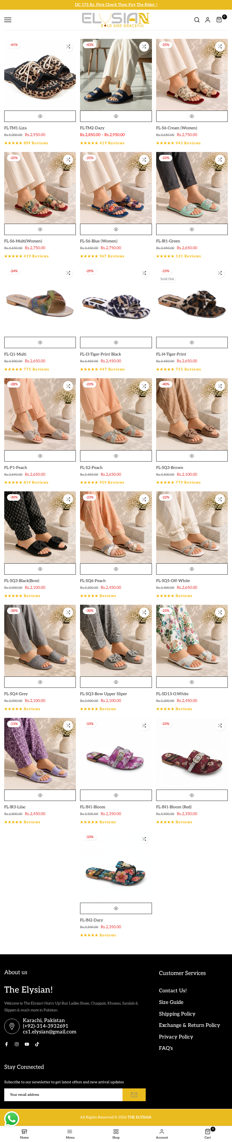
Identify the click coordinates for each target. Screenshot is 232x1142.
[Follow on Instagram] (16, 1044)
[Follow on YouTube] (27, 1044)
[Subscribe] (134, 1094)
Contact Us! (173, 991)
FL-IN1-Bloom (92, 807)
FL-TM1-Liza (15, 128)
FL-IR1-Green (168, 241)
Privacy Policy (176, 1037)
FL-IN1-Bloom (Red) (174, 807)
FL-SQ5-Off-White (173, 580)
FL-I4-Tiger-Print (171, 354)
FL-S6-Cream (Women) (176, 128)
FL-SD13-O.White (172, 693)
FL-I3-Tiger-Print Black (100, 354)
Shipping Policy (177, 1014)
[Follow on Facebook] (6, 1044)
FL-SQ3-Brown (169, 467)
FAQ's (166, 1048)
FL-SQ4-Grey (16, 693)
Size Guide (171, 1002)
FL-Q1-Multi (15, 354)
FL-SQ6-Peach (93, 580)
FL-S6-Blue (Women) (98, 241)
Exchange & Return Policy (189, 1025)
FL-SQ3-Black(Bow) (21, 580)
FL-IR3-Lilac (15, 807)
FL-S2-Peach (91, 467)
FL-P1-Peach (15, 467)
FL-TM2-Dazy (92, 128)
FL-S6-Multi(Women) (23, 241)
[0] (219, 20)
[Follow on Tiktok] (37, 1044)
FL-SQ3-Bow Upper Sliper (103, 693)
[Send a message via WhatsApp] (12, 1119)
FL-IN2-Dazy (91, 920)
